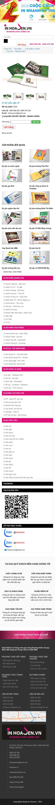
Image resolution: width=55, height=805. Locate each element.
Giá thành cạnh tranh (41, 609)
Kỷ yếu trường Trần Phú (38, 166)
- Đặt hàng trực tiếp (9, 667)
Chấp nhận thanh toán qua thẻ (31, 635)
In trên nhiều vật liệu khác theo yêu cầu (18, 477)
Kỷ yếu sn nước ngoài (10, 166)
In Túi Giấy (8, 319)
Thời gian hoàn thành (41, 574)
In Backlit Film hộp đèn (12, 405)
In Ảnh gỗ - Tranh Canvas (13, 388)
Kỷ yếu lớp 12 (34, 248)
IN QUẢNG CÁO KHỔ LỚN (13, 393)
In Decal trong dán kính (12, 402)
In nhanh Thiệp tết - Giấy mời (14, 284)
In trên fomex (8, 471)
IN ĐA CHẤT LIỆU (10, 420)
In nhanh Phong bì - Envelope (15, 343)
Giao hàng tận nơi (13, 609)
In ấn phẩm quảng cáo (13, 278)
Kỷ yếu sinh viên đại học (11, 228)
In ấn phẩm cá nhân (32, 49)
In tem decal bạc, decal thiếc (14, 364)
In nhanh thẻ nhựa (10, 310)
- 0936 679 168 (7, 698)
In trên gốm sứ (9, 452)
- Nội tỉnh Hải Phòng (36, 662)
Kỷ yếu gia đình (8, 186)
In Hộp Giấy (8, 316)
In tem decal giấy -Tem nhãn (14, 361)
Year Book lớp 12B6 (10, 248)
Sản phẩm (18, 49)
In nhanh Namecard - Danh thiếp (16, 334)
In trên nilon (8, 455)
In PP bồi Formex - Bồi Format (15, 415)
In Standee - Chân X (11, 412)
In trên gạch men (10, 474)
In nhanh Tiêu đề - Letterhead (14, 340)
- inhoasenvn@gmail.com (11, 707)
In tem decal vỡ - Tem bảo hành (15, 354)
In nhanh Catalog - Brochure (14, 290)
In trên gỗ (7, 461)
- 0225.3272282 (7, 704)
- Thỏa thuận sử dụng (37, 678)
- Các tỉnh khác (35, 665)
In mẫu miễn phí (41, 591)
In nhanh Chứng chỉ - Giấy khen (15, 297)
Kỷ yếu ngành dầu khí (10, 208)
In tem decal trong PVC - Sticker (16, 357)
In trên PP (7, 468)
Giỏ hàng (22, 45)
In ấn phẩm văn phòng (13, 328)
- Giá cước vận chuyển (38, 669)
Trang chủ (7, 49)
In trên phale (8, 442)
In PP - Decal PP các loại (13, 399)
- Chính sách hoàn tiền (37, 688)
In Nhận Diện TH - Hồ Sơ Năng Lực (17, 300)
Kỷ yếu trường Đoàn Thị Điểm (41, 208)
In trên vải (7, 426)
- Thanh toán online (9, 684)
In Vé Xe (7, 322)
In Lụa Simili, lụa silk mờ (13, 409)
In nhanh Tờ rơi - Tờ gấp (13, 287)
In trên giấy (8, 429)
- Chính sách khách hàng (38, 685)
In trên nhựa (8, 458)
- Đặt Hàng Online (8, 664)
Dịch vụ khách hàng (14, 591)
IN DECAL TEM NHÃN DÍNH (14, 348)
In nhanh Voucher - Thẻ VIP (14, 294)
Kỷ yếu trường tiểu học (11, 268)
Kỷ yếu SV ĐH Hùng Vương (40, 228)
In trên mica (8, 445)
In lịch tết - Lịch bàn (11, 378)
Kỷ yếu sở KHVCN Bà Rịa (39, 268)
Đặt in (36, 122)
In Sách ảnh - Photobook (13, 381)
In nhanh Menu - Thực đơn (14, 303)
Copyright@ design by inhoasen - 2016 (27, 802)
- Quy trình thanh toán (10, 687)
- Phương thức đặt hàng (11, 660)
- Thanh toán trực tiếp (10, 680)
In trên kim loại (9, 436)
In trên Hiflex (8, 465)
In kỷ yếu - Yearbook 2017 (16, 51)
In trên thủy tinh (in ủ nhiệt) (14, 439)
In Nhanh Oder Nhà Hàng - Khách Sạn (18, 313)
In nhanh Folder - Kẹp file (13, 337)
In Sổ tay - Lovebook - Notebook (16, 385)
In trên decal (8, 433)
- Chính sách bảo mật (37, 681)
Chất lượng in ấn (14, 574)
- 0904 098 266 (7, 701)
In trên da (7, 449)
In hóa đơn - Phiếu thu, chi (13, 306)
